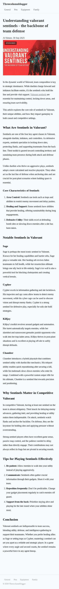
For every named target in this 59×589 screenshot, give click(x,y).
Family (36, 10)
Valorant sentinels (38, 94)
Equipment (25, 10)
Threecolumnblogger (15, 3)
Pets (15, 10)
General (7, 10)
